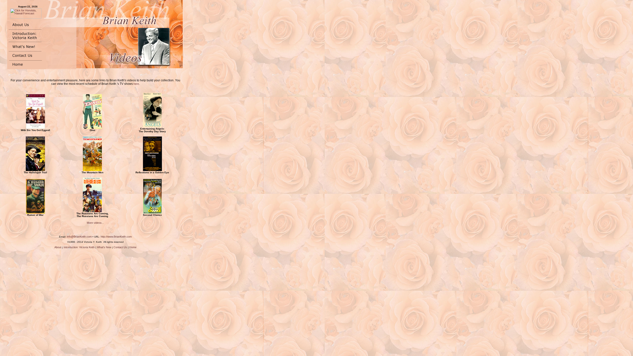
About (57, 247)
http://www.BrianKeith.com (116, 236)
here (136, 83)
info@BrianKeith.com (79, 236)
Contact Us (120, 247)
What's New (104, 247)
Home (132, 247)
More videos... (95, 222)
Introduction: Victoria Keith (79, 247)
